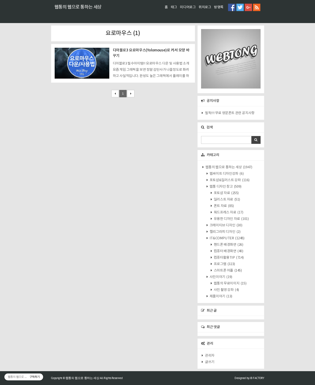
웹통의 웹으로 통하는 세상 (77, 7)
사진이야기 (220, 277)
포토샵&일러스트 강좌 (229, 180)
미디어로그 (188, 7)
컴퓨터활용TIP (228, 258)
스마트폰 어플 (227, 270)
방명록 (218, 7)
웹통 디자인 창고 (225, 187)
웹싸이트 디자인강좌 (226, 174)
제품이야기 (220, 296)
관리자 (209, 356)
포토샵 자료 (226, 193)
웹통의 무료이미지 (229, 283)
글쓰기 (209, 362)
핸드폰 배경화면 (228, 245)
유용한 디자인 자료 (231, 219)
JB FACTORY (257, 378)
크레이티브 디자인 (225, 225)
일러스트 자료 (226, 199)
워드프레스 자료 (228, 212)
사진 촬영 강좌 (226, 290)
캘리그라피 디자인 (224, 232)
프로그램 (224, 264)
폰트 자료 (223, 206)
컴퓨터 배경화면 (228, 251)
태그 (174, 7)
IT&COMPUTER (226, 238)
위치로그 (205, 7)
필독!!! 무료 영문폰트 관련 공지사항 (230, 113)
